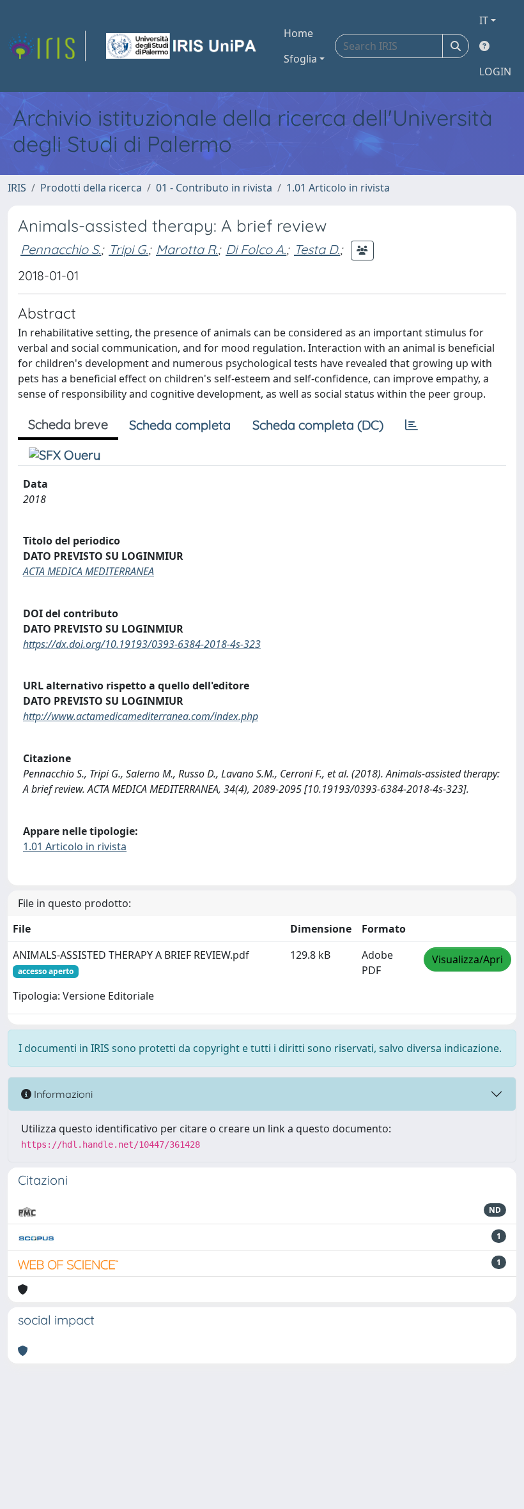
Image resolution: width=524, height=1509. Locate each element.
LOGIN (495, 71)
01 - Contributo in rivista (214, 188)
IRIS (17, 188)
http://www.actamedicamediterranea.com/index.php (140, 716)
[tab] (411, 425)
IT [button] (483, 20)
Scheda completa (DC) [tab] (317, 425)
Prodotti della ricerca (91, 188)
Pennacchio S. (60, 249)
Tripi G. (128, 249)
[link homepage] (47, 46)
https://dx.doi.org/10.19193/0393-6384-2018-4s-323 (142, 644)
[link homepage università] (182, 46)
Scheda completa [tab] (180, 425)
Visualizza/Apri (467, 959)
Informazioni (62, 1094)
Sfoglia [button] (300, 59)
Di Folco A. (256, 249)
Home (298, 33)
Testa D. (317, 249)
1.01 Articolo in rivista (338, 188)
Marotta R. (187, 249)
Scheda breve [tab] (68, 424)
